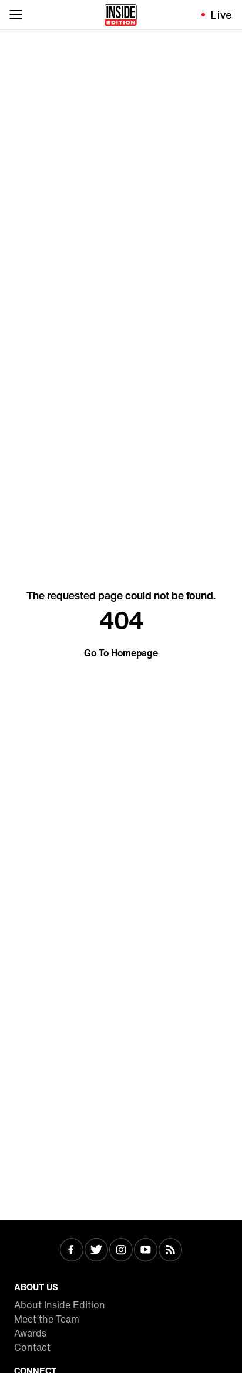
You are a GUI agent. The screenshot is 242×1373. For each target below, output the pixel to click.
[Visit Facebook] (71, 1251)
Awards (30, 1333)
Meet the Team (46, 1319)
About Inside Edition (59, 1305)
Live (222, 14)
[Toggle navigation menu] (15, 14)
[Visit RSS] (170, 1251)
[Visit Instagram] (121, 1251)
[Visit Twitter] (96, 1251)
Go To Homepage (121, 653)
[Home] (121, 15)
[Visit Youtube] (145, 1251)
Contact (32, 1347)
